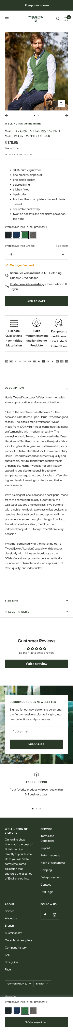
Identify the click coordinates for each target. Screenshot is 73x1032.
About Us (11, 918)
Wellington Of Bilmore (23, 123)
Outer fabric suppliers (18, 940)
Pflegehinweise (17, 611)
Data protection (50, 877)
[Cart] (66, 19)
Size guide (11, 962)
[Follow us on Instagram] (54, 914)
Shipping (46, 870)
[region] (36, 787)
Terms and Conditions (47, 838)
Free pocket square (37, 5)
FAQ (7, 955)
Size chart (62, 246)
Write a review (36, 664)
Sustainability (13, 933)
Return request (50, 855)
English (40, 983)
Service (9, 911)
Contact (46, 884)
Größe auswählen (36, 1022)
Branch (9, 925)
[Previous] (6, 115)
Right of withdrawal (53, 862)
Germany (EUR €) (17, 983)
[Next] (66, 115)
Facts (8, 969)
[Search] (58, 19)
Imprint (45, 848)
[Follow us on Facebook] (45, 914)
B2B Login (47, 892)
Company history (16, 947)
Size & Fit (12, 600)
